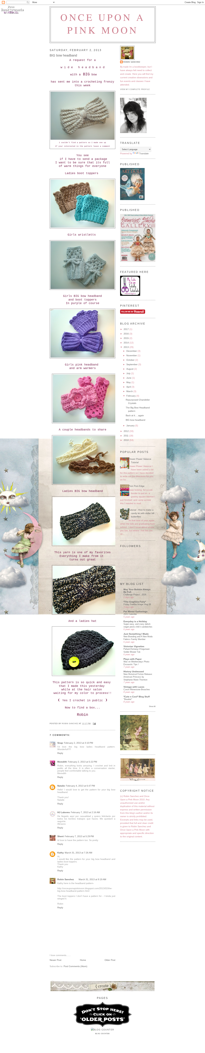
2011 (126, 435)
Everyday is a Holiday (135, 621)
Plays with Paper (132, 659)
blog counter (102, 1033)
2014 (126, 342)
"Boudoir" (127, 699)
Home (83, 960)
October (130, 360)
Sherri (60, 836)
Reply (60, 753)
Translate (144, 153)
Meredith (62, 761)
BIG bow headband (135, 420)
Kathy (60, 852)
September (132, 364)
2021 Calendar (130, 614)
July (128, 373)
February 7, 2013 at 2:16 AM (85, 812)
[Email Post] (94, 724)
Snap (60, 743)
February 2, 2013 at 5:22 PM (82, 761)
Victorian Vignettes (133, 646)
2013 (126, 347)
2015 (126, 338)
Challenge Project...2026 (134, 594)
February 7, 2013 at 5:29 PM (79, 836)
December (132, 351)
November (132, 355)
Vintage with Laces (133, 687)
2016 (126, 333)
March (129, 391)
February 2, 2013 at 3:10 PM (78, 743)
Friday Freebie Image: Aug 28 (137, 604)
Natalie (61, 785)
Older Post (110, 960)
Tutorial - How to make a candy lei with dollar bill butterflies (141, 513)
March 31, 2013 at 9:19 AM (92, 879)
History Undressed (133, 671)
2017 (126, 329)
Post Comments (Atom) (75, 966)
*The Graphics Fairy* (134, 601)
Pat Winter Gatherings (135, 611)
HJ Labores (63, 812)
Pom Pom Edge (136, 486)
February (131, 395)
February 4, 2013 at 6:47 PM (80, 785)
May (128, 382)
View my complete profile (135, 89)
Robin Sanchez (65, 879)
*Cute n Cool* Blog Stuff (136, 696)
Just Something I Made (136, 634)
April (128, 387)
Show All (152, 706)
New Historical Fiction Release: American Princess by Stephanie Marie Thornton (137, 677)
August (130, 369)
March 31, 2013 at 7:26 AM (78, 852)
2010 (126, 440)
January (130, 425)
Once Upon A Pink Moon (102, 23)
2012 (126, 431)
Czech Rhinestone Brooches (136, 689)
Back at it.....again (135, 415)
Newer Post (55, 960)
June (129, 378)
